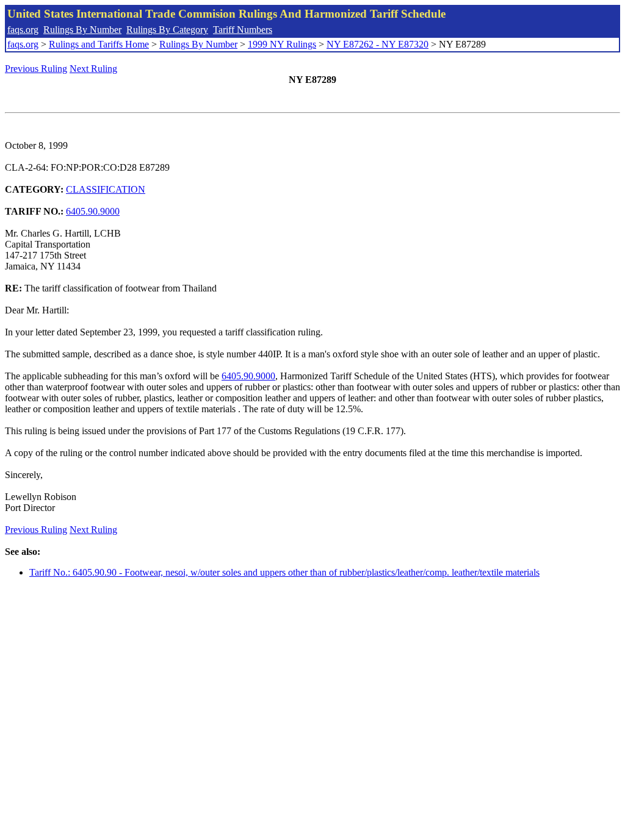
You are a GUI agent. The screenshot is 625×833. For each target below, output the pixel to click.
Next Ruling (93, 68)
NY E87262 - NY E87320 (377, 44)
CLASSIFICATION (105, 189)
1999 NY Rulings (282, 44)
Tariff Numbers (242, 29)
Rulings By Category (167, 29)
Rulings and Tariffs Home (99, 44)
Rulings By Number (82, 29)
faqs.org (22, 29)
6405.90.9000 (93, 211)
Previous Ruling (36, 68)
